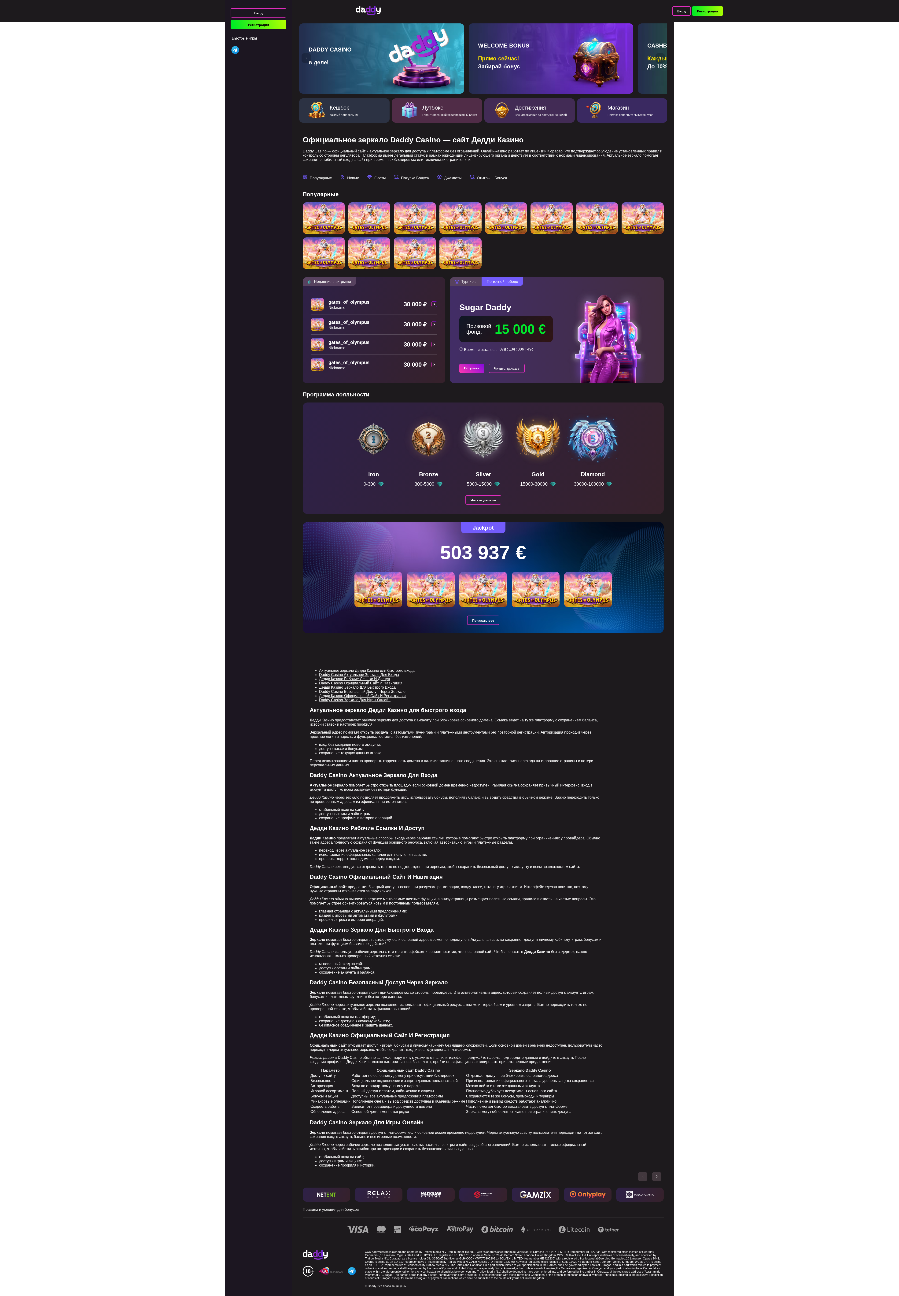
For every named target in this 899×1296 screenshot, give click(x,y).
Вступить (471, 368)
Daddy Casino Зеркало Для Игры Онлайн (355, 700)
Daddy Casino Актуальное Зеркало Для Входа (359, 675)
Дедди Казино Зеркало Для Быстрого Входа (357, 687)
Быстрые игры (244, 38)
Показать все (483, 620)
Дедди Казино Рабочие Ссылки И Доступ (354, 679)
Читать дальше (507, 368)
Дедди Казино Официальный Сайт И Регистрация (362, 696)
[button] (306, 58)
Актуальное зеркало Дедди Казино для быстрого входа (367, 670)
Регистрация (258, 25)
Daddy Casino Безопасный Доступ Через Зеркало (362, 692)
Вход (258, 13)
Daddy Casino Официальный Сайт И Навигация (360, 683)
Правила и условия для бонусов (331, 1209)
